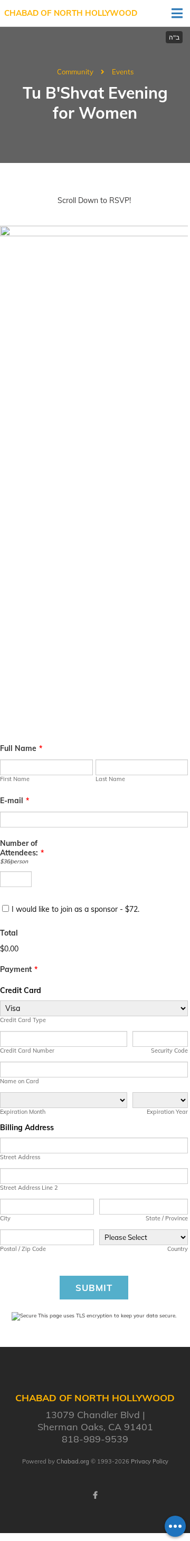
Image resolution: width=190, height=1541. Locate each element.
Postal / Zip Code (23, 1249)
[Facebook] (95, 1495)
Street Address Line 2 (29, 1187)
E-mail (14, 800)
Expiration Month (22, 1111)
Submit (93, 1287)
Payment (18, 969)
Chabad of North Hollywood (70, 13)
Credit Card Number (27, 1050)
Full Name (21, 748)
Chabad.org (72, 1461)
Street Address (20, 1157)
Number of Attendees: (22, 848)
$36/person (14, 861)
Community (75, 72)
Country (177, 1249)
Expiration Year (167, 1111)
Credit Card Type (23, 1020)
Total (9, 933)
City (5, 1218)
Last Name (110, 779)
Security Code (169, 1050)
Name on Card (19, 1081)
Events (123, 72)
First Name (15, 779)
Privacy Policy (149, 1461)
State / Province (167, 1218)
